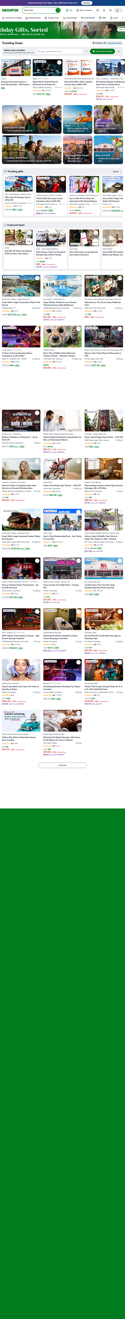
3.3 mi (120, 491)
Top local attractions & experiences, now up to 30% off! (29, 161)
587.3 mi (37, 308)
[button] (16, 79)
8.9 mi (79, 692)
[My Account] (118, 10)
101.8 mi (37, 542)
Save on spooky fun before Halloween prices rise (77, 129)
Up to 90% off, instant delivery (107, 129)
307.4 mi (78, 308)
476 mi (120, 359)
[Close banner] (122, 3)
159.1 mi (119, 308)
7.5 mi (120, 692)
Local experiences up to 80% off (19, 130)
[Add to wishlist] (27, 62)
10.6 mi (37, 591)
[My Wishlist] (97, 10)
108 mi (120, 542)
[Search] (58, 10)
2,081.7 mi (78, 359)
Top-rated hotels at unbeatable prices (75, 159)
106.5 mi (78, 488)
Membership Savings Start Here (108, 159)
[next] (122, 18)
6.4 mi (38, 641)
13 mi (79, 641)
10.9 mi (120, 641)
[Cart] (110, 10)
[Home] (10, 10)
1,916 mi (37, 359)
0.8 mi (38, 443)
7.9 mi (38, 491)
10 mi (79, 743)
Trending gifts (15, 171)
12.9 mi (37, 692)
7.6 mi (79, 591)
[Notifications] (104, 10)
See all (115, 171)
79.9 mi (120, 440)
